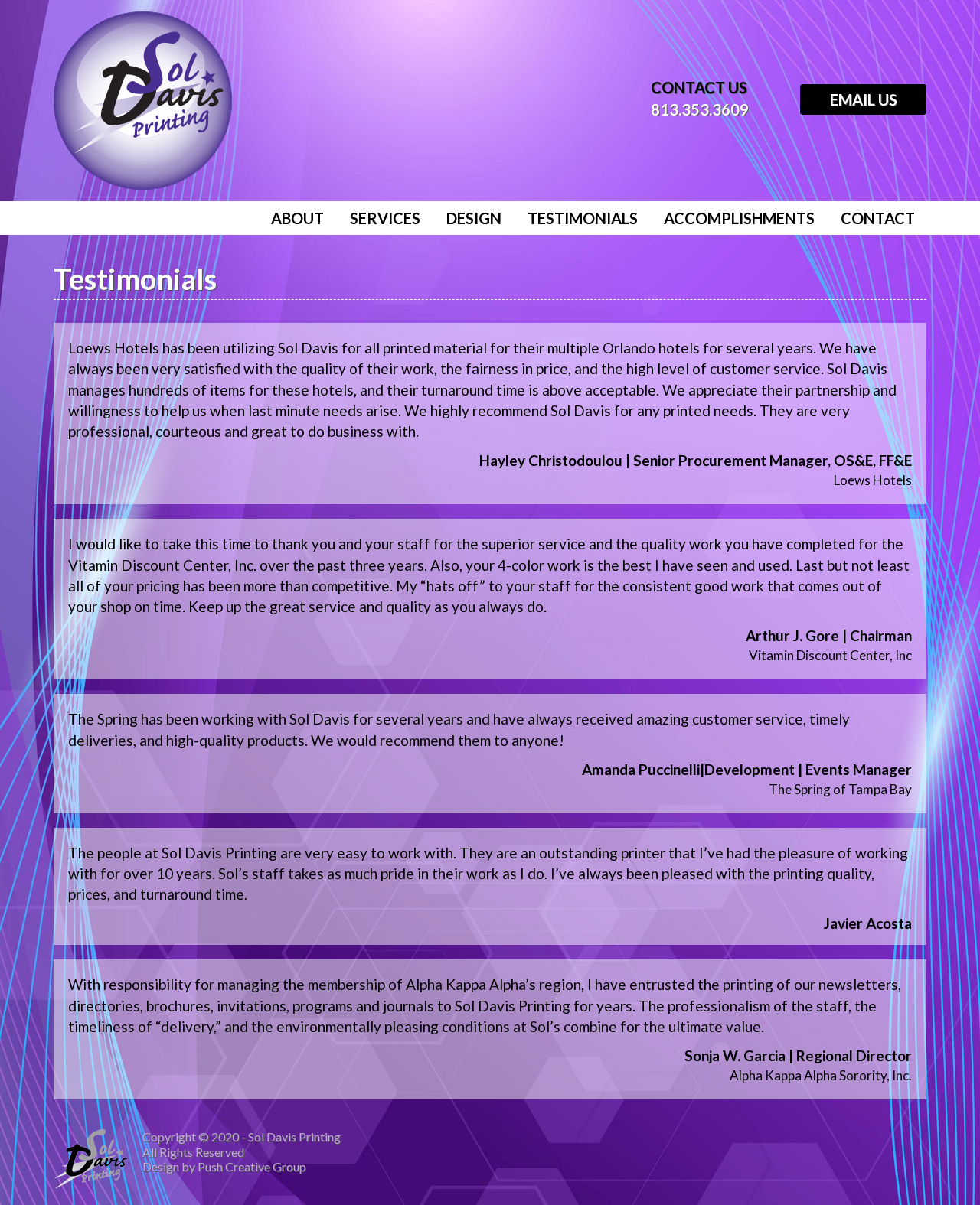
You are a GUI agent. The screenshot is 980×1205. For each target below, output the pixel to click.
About (297, 218)
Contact (878, 218)
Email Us (863, 99)
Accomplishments (739, 218)
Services (385, 218)
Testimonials (583, 218)
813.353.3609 (700, 109)
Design (473, 218)
